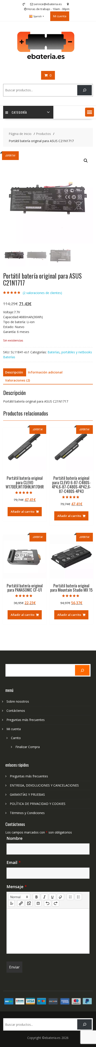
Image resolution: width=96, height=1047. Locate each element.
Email (13, 862)
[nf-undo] (47, 903)
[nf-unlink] (28, 903)
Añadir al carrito (22, 512)
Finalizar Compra (27, 747)
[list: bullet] (78, 897)
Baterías (54, 352)
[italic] (44, 897)
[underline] (52, 897)
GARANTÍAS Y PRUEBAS (27, 794)
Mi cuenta (59, 16)
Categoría (19, 112)
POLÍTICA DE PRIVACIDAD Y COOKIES (37, 804)
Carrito (16, 738)
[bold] (36, 897)
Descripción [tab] (14, 372)
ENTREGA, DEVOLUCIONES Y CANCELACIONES (44, 785)
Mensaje (16, 886)
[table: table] (38, 903)
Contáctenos (15, 710)
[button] (89, 112)
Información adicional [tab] (45, 372)
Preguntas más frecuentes (25, 720)
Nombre (14, 838)
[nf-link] (20, 903)
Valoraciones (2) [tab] (17, 380)
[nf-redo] (55, 903)
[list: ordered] (70, 897)
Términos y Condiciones (27, 813)
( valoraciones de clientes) (42, 293)
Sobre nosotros (17, 701)
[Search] (84, 90)
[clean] (60, 897)
